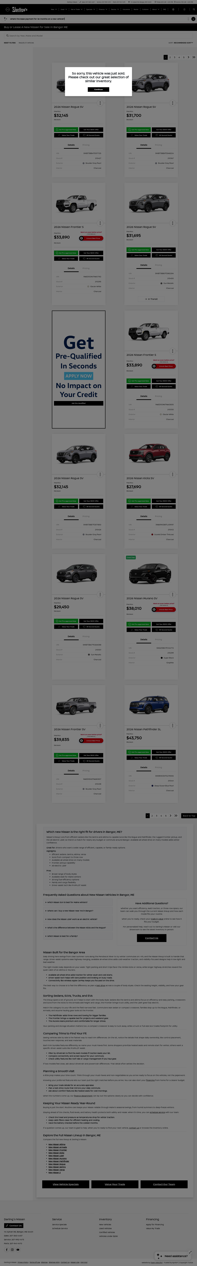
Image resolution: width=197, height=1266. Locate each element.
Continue (98, 89)
